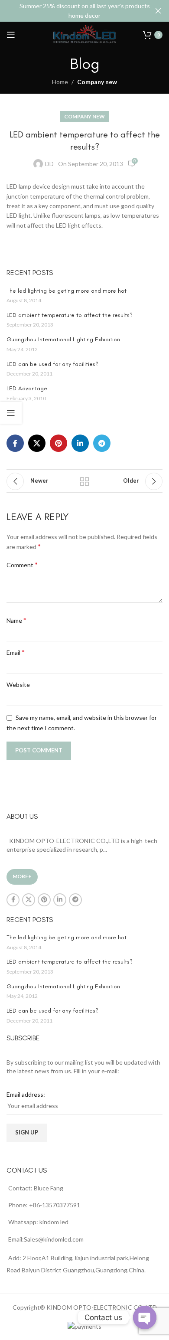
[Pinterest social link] (58, 443)
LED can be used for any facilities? (52, 364)
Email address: (25, 1094)
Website (18, 684)
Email (15, 652)
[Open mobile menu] (11, 34)
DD (49, 163)
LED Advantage (26, 388)
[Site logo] (84, 34)
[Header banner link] (71, 11)
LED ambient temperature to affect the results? (69, 315)
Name (16, 620)
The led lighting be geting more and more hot (66, 290)
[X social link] (37, 443)
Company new (97, 81)
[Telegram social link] (101, 443)
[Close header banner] (158, 11)
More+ (22, 876)
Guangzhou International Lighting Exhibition (63, 339)
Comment (22, 564)
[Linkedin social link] (80, 443)
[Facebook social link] (15, 443)
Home (60, 81)
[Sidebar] (11, 413)
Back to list (84, 481)
